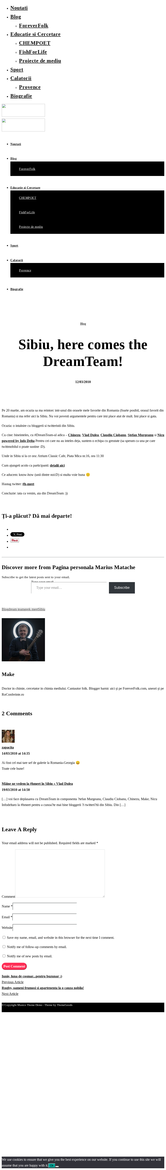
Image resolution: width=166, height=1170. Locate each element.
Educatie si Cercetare (35, 34)
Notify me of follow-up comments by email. (37, 947)
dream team (16, 609)
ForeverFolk (33, 25)
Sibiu (41, 609)
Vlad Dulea (90, 435)
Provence (30, 87)
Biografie (21, 96)
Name (6, 906)
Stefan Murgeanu (140, 435)
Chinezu (74, 435)
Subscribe (122, 587)
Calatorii (21, 78)
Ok (52, 1165)
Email (6, 917)
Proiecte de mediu (40, 60)
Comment (8, 896)
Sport (16, 69)
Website (7, 927)
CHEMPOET (34, 43)
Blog (15, 16)
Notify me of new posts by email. (29, 956)
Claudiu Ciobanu (113, 435)
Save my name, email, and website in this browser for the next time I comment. (60, 937)
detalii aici (57, 465)
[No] (57, 1166)
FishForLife (33, 52)
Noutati (19, 8)
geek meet (31, 609)
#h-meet (28, 484)
